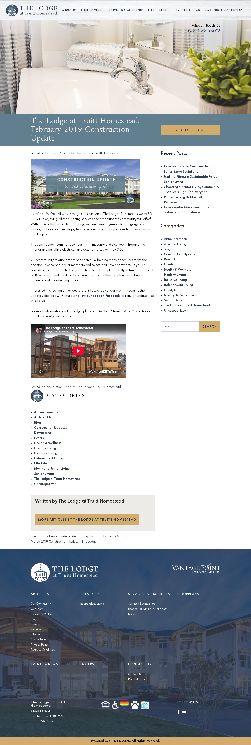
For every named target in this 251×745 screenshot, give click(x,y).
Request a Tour (190, 130)
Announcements (46, 412)
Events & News (188, 10)
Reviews (36, 629)
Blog (37, 422)
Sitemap (36, 634)
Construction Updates (59, 387)
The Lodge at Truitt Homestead (97, 153)
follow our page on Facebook (98, 295)
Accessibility (39, 639)
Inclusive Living (45, 453)
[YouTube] (184, 711)
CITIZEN (115, 741)
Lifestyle (40, 463)
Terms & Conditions (43, 650)
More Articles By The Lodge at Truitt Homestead (87, 519)
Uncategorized (45, 484)
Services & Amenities (126, 10)
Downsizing (43, 432)
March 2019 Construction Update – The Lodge (64, 541)
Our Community (41, 604)
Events (39, 438)
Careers (212, 10)
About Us (69, 10)
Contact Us (233, 10)
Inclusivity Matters (42, 614)
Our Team (37, 609)
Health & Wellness (47, 443)
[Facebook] (178, 711)
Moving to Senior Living (52, 468)
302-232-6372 (203, 30)
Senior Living (44, 473)
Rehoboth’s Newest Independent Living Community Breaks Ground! (80, 536)
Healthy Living (45, 448)
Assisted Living (45, 417)
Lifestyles (92, 10)
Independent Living (48, 458)
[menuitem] (70, 10)
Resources (37, 624)
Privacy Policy (40, 645)
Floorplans (160, 10)
